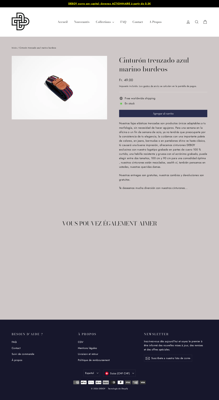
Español (89, 373)
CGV (80, 342)
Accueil (63, 22)
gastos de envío (151, 86)
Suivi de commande (23, 354)
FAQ (123, 22)
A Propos (155, 22)
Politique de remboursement (94, 360)
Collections (104, 22)
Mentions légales (87, 348)
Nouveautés (81, 22)
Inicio (14, 47)
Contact (138, 22)
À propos (17, 360)
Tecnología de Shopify (118, 388)
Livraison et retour (88, 354)
